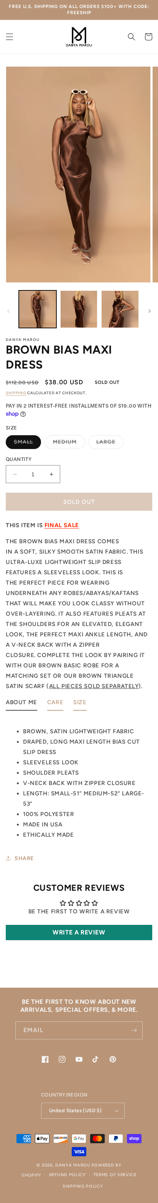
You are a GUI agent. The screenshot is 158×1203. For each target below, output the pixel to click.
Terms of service (115, 1174)
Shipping (16, 392)
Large (109, 443)
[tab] (21, 704)
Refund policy (67, 1174)
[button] (9, 36)
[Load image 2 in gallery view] (79, 309)
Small (27, 443)
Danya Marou (73, 1165)
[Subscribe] (133, 1030)
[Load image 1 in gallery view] (37, 309)
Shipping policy (83, 1186)
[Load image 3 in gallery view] (120, 309)
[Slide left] (8, 311)
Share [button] (24, 858)
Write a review (79, 932)
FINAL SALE (61, 525)
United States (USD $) (75, 1110)
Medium (69, 443)
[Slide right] (149, 311)
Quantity (18, 459)
